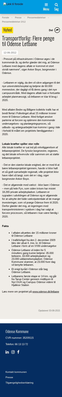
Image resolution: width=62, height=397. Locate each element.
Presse (9, 377)
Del (51, 30)
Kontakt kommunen (16, 372)
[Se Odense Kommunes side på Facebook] (18, 352)
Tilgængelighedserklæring (19, 382)
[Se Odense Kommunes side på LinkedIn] (7, 352)
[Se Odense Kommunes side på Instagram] (13, 352)
